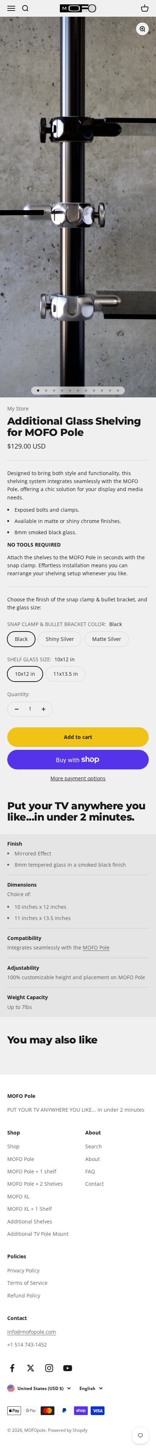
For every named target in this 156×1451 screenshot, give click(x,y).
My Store (18, 408)
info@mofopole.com (31, 1331)
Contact (94, 1183)
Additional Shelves (29, 1221)
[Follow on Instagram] (49, 1368)
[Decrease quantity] (17, 709)
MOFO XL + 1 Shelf (29, 1208)
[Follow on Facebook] (12, 1368)
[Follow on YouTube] (68, 1368)
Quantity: (18, 694)
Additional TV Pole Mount (38, 1233)
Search (93, 1146)
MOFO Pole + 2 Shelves (35, 1183)
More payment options (78, 778)
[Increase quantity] (43, 709)
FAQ (90, 1171)
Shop (13, 1146)
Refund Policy (23, 1295)
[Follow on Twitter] (31, 1368)
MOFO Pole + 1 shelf (31, 1171)
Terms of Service (27, 1282)
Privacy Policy (23, 1270)
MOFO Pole (96, 947)
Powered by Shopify (67, 1430)
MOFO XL (18, 1196)
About (92, 1159)
